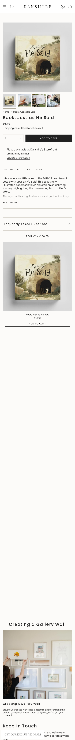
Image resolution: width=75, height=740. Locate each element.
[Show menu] (4, 6)
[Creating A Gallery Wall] (37, 664)
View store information (18, 157)
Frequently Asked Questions (25, 224)
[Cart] (70, 6)
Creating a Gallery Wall (37, 624)
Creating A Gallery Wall (21, 703)
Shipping (8, 128)
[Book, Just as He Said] (37, 276)
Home (6, 111)
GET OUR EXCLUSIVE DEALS (23, 734)
